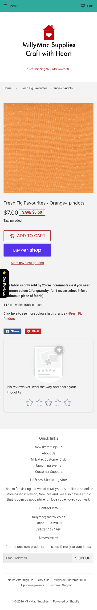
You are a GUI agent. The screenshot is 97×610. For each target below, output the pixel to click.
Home (8, 88)
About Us (48, 453)
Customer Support (48, 472)
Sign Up (82, 558)
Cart (89, 6)
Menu (13, 6)
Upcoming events (48, 465)
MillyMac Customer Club (48, 459)
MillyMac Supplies (36, 601)
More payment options (27, 263)
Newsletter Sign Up (48, 447)
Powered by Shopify (66, 601)
